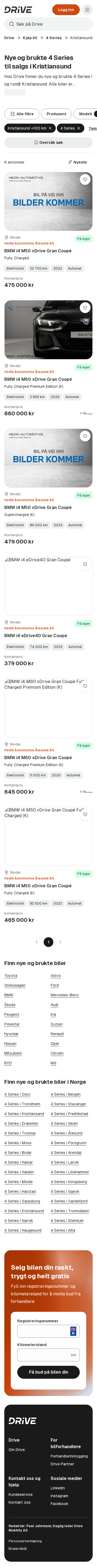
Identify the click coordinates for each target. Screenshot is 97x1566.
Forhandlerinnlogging (69, 1456)
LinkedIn (58, 1488)
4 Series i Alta (63, 1230)
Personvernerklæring (25, 1541)
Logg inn (66, 10)
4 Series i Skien (64, 1123)
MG (53, 1063)
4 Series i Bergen (66, 1094)
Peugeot (11, 1014)
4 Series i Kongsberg (69, 1182)
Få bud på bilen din (48, 1372)
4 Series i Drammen (21, 1123)
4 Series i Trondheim (22, 1104)
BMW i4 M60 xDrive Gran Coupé (38, 379)
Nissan (10, 1043)
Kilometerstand (32, 1345)
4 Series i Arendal (66, 1152)
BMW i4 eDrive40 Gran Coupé (35, 635)
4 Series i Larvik (65, 1162)
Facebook (59, 1504)
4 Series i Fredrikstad (69, 1114)
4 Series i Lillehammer (70, 1172)
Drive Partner (62, 1464)
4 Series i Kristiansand (24, 1114)
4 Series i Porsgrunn (68, 1143)
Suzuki (57, 1024)
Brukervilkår (18, 1549)
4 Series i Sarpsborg (22, 1201)
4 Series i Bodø (17, 1152)
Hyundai (11, 1034)
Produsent (56, 114)
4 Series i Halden (19, 1172)
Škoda (9, 1005)
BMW (8, 995)
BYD (8, 1063)
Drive (9, 38)
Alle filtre (25, 114)
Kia (53, 1014)
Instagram (59, 1496)
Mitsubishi (13, 1053)
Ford (55, 985)
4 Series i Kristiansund (24, 1211)
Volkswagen (15, 985)
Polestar (12, 1024)
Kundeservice (21, 1494)
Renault (57, 1034)
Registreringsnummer (37, 1321)
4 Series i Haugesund (22, 1230)
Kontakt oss (20, 1502)
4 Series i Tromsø (20, 1133)
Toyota (10, 975)
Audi (54, 1005)
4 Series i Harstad (20, 1191)
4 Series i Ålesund (66, 1133)
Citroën (57, 1053)
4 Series (54, 38)
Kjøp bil (30, 38)
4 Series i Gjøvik (65, 1191)
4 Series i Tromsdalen (70, 1211)
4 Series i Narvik (18, 1220)
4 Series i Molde (18, 1182)
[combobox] (48, 24)
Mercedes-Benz (65, 995)
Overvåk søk (51, 142)
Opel (55, 1043)
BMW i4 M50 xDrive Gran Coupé (38, 250)
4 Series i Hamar (18, 1162)
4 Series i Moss (18, 1143)
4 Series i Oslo (17, 1094)
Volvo (56, 975)
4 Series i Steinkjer (67, 1220)
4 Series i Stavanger (68, 1104)
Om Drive (17, 1450)
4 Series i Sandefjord (69, 1201)
